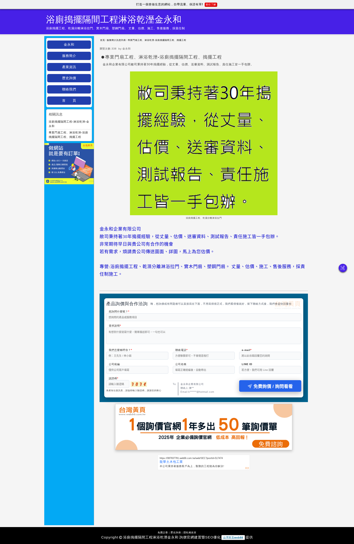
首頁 (102, 40)
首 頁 (69, 100)
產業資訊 (69, 67)
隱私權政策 (189, 532)
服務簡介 (69, 56)
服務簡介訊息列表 (116, 40)
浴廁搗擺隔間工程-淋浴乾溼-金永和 (69, 124)
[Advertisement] (203, 498)
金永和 (69, 44)
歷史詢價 (69, 78)
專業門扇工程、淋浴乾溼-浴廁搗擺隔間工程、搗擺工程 (157, 40)
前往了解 (211, 4)
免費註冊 (163, 532)
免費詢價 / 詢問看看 (273, 386)
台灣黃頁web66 (233, 537)
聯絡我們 (69, 89)
